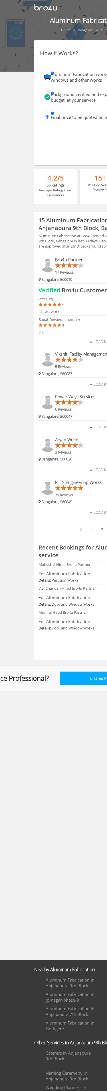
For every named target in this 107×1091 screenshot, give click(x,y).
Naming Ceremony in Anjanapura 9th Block (67, 1076)
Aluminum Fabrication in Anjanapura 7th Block (70, 1011)
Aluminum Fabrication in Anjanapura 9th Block (70, 982)
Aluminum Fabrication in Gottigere (70, 1025)
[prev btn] (80, 530)
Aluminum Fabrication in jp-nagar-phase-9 (70, 997)
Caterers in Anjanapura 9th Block (68, 1055)
